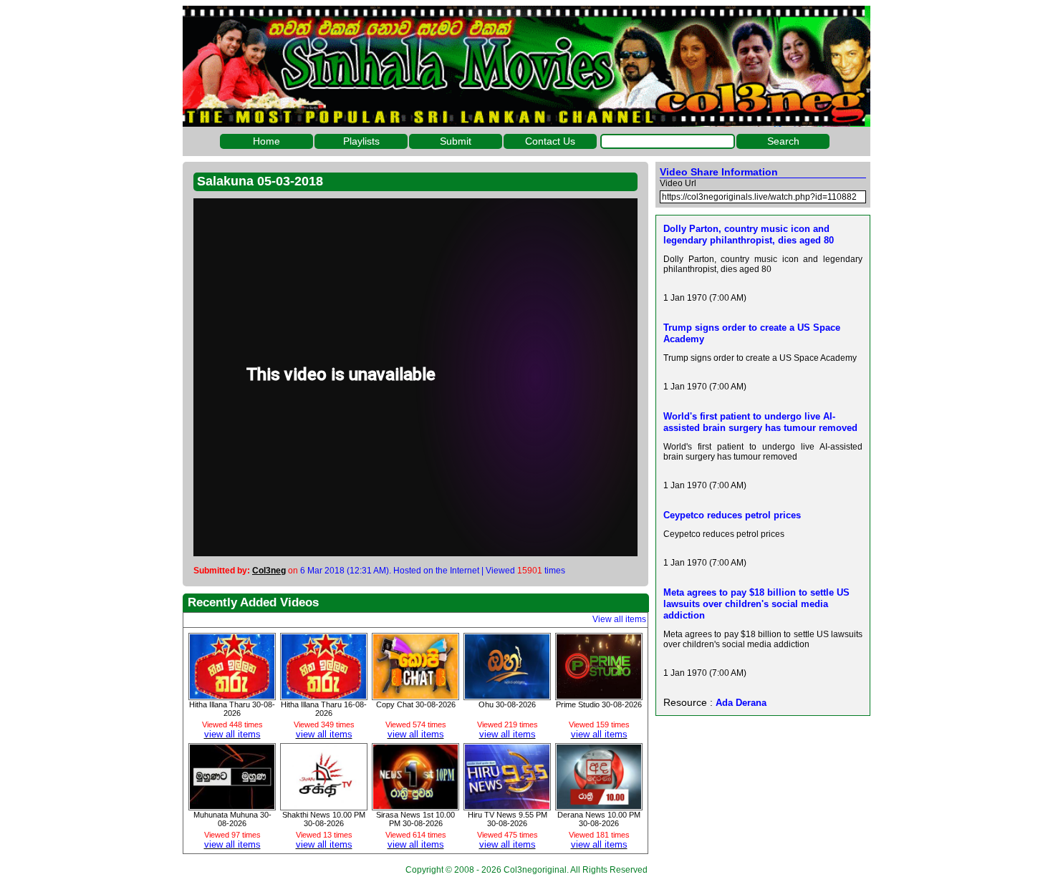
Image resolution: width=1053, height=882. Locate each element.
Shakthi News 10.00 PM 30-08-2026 (323, 819)
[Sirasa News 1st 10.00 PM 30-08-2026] (415, 805)
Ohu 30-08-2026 (507, 704)
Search (783, 141)
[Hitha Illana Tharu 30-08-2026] (232, 695)
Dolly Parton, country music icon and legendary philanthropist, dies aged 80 (748, 234)
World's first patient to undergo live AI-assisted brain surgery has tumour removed (760, 422)
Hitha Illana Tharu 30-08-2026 (232, 708)
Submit (455, 141)
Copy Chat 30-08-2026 (416, 704)
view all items (232, 734)
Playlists (361, 141)
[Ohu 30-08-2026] (507, 695)
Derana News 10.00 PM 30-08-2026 (598, 819)
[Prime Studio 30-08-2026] (599, 695)
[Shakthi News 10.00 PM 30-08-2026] (324, 805)
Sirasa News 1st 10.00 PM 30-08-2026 (415, 819)
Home (266, 141)
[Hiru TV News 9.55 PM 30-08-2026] (507, 805)
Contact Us (550, 141)
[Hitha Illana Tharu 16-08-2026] (324, 695)
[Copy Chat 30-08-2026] (415, 695)
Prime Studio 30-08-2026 (599, 704)
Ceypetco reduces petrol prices (732, 515)
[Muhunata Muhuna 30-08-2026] (232, 805)
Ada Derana (741, 702)
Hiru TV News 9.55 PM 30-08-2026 (507, 819)
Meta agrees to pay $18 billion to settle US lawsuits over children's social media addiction (756, 604)
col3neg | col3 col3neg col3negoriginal (526, 66)
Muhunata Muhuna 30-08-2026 (232, 819)
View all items (619, 619)
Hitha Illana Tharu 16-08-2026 (324, 708)
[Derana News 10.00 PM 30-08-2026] (599, 805)
